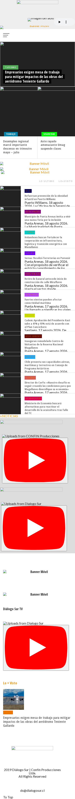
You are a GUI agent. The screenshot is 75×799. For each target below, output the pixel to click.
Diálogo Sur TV (13, 609)
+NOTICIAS (9, 416)
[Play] (35, 461)
